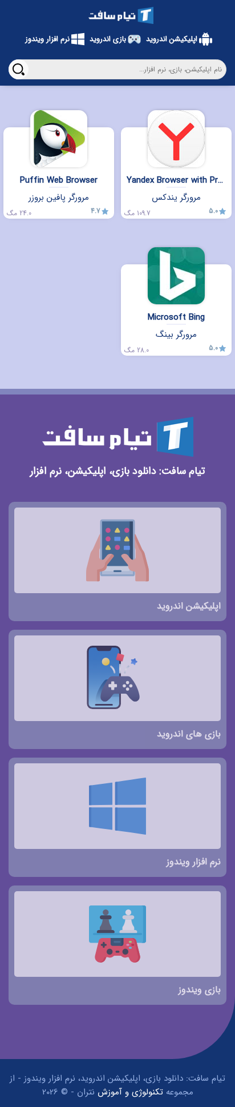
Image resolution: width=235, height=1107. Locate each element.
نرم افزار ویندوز (47, 39)
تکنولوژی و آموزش (130, 1092)
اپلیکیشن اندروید (171, 39)
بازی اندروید (108, 39)
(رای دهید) (220, 239)
